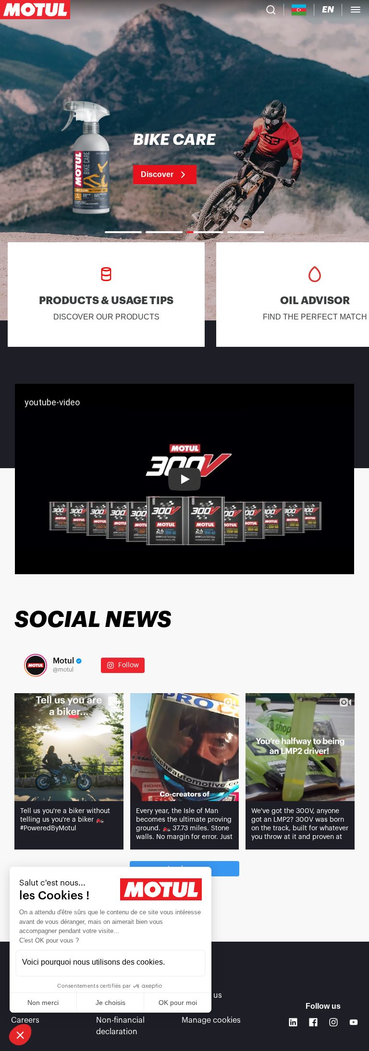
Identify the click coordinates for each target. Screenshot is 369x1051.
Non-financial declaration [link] (120, 1026)
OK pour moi (178, 1002)
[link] (184, 158)
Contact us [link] (202, 995)
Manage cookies (211, 1020)
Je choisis (110, 1002)
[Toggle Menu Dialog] (355, 9)
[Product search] (270, 9)
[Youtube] (353, 1022)
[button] (20, 1034)
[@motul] (35, 665)
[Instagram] (333, 1022)
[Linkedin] (293, 1022)
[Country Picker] (299, 9)
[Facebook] (313, 1022)
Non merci (43, 1002)
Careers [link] (25, 1020)
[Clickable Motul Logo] (35, 9)
